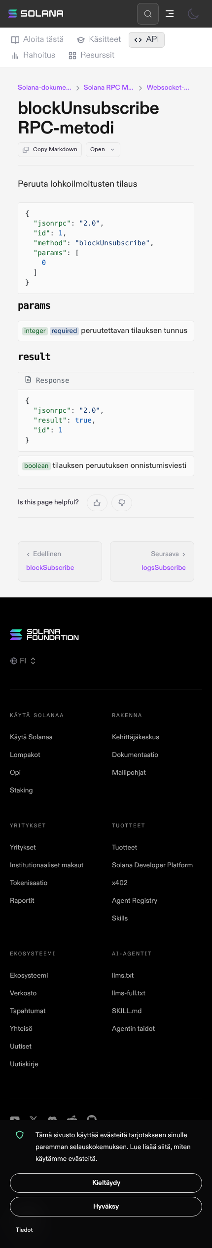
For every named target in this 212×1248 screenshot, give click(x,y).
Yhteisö (21, 1029)
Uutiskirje (24, 1064)
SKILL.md (126, 1011)
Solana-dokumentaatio (45, 88)
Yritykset (23, 848)
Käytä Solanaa (31, 737)
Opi (15, 773)
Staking (21, 791)
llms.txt (123, 976)
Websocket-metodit (170, 88)
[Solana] (35, 14)
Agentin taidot (133, 1029)
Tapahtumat (28, 1011)
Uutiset (21, 1047)
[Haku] (148, 14)
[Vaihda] (193, 14)
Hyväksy (106, 1206)
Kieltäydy (106, 1183)
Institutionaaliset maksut (46, 865)
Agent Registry (134, 901)
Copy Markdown (55, 149)
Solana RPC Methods (109, 88)
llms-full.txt (128, 993)
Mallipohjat (129, 773)
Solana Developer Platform (152, 865)
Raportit (22, 901)
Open (97, 149)
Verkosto (23, 993)
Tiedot (24, 1230)
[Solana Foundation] (106, 634)
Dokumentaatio (135, 755)
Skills (120, 919)
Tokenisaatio (28, 883)
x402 (120, 883)
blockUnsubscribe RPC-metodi (88, 118)
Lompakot (25, 755)
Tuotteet (124, 848)
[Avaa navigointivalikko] (169, 14)
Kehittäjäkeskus (135, 737)
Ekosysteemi (29, 976)
